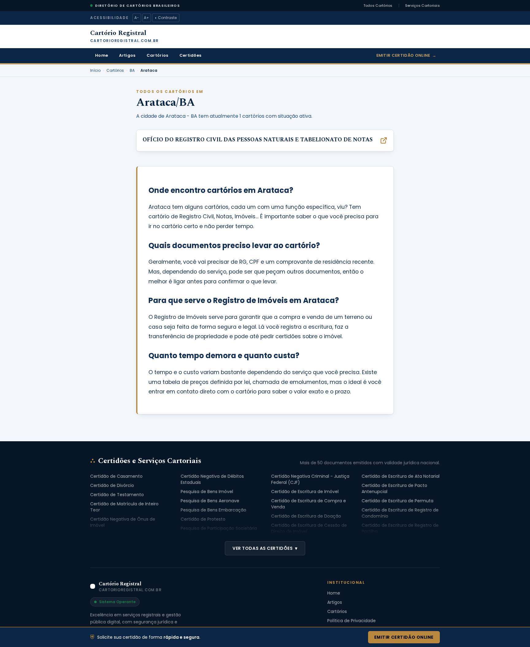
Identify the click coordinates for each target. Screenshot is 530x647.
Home (101, 55)
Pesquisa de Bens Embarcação (213, 510)
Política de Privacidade (351, 621)
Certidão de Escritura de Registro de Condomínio (400, 513)
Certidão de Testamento (117, 495)
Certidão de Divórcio (112, 485)
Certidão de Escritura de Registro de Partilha (400, 528)
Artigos (127, 55)
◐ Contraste (166, 17)
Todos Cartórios (378, 5)
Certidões (190, 55)
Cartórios (157, 55)
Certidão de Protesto (203, 519)
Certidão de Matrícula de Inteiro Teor (124, 507)
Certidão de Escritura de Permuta (397, 501)
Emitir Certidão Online (406, 55)
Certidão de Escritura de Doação (306, 516)
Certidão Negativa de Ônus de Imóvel (122, 522)
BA (132, 70)
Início (95, 70)
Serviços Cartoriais (422, 5)
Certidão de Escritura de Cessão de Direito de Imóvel (309, 528)
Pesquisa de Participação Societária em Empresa (219, 531)
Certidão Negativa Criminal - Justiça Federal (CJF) (310, 479)
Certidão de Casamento (116, 476)
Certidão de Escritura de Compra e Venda (308, 504)
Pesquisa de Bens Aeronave (210, 501)
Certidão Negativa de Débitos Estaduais (212, 479)
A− (136, 17)
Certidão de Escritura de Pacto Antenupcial (394, 488)
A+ (146, 17)
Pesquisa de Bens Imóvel (207, 491)
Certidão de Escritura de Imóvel (305, 491)
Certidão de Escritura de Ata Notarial (401, 476)
